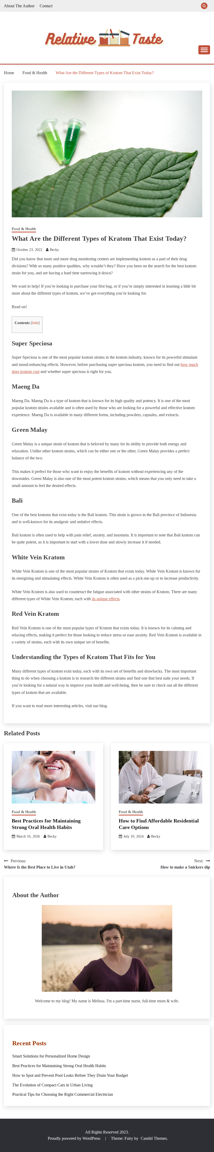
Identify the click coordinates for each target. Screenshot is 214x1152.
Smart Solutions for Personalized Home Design (51, 1056)
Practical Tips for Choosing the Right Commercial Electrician (62, 1094)
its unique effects (106, 599)
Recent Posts (29, 1043)
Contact (46, 6)
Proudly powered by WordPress (74, 1138)
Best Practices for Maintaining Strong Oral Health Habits (59, 1066)
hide (35, 323)
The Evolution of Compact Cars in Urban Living (52, 1085)
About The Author (19, 6)
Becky (54, 250)
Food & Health (24, 229)
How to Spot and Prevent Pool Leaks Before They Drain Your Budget (70, 1075)
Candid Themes (154, 1138)
